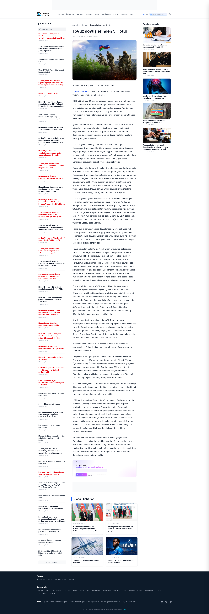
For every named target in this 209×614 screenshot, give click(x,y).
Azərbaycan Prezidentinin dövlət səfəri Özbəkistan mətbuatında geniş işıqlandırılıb (120, 529)
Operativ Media (79, 91)
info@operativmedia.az (112, 602)
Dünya (116, 14)
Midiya (124, 609)
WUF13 (52, 593)
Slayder (85, 25)
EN (147, 14)
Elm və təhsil (57, 590)
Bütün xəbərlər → (52, 562)
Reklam (71, 579)
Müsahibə (124, 14)
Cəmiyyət (89, 14)
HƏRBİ (75, 590)
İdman (97, 14)
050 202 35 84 (131, 602)
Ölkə (131, 14)
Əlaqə (50, 579)
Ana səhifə (76, 25)
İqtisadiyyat (70, 14)
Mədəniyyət (107, 590)
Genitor (105, 468)
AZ (144, 14)
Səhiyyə (132, 590)
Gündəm (80, 14)
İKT (88, 590)
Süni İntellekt (106, 14)
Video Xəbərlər (42, 593)
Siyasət (61, 14)
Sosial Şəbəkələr (60, 579)
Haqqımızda (41, 579)
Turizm (159, 590)
